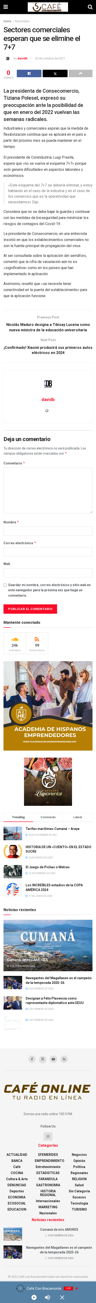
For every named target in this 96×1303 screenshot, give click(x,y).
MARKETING (48, 1207)
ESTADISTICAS (48, 1173)
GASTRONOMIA (48, 1185)
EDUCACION (16, 1209)
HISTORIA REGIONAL (48, 1193)
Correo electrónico (19, 543)
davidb (22, 58)
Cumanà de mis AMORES (27, 960)
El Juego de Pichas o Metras (48, 867)
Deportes (17, 1191)
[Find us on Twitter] (42, 1059)
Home (7, 21)
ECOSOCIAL (17, 1203)
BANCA (16, 1161)
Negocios (79, 1155)
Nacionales (22, 21)
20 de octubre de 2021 (50, 58)
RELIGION (79, 1179)
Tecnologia (79, 1203)
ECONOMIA (16, 1197)
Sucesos (79, 1197)
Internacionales (48, 1201)
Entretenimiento (48, 1167)
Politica (79, 1167)
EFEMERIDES (48, 1155)
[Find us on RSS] (64, 1059)
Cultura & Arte (17, 1179)
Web (6, 564)
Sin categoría (79, 1191)
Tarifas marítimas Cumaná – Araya (52, 829)
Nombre (11, 522)
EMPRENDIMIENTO (49, 1161)
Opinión (79, 1161)
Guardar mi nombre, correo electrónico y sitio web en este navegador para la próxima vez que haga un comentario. (49, 590)
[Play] (34, 1297)
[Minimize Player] (62, 1297)
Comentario (14, 463)
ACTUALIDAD (17, 1155)
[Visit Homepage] (48, 7)
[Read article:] (12, 1023)
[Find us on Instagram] (48, 1136)
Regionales (79, 1173)
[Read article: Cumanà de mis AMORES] (48, 952)
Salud (79, 1185)
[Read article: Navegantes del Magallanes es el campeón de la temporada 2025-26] (12, 982)
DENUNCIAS (16, 1185)
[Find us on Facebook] (32, 1059)
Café (17, 1167)
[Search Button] (90, 7)
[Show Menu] (5, 7)
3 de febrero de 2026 (22, 966)
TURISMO (79, 1209)
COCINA (17, 1173)
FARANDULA (48, 1179)
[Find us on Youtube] (53, 1059)
